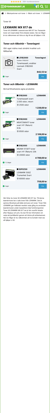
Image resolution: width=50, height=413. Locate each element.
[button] (25, 2)
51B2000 (23, 95)
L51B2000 (23, 58)
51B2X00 (23, 145)
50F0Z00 (23, 169)
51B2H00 (23, 119)
